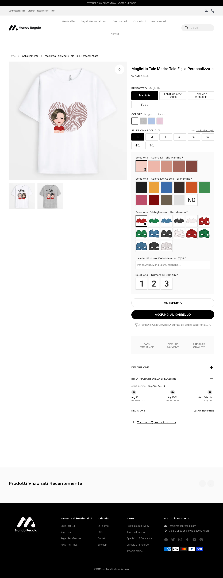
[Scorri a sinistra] (202, 483)
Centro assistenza (17, 11)
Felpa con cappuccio (200, 95)
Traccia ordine (135, 551)
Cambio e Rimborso (138, 544)
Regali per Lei (67, 532)
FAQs (100, 532)
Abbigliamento (30, 56)
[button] (173, 158)
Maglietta (144, 95)
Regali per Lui (67, 525)
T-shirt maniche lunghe (173, 95)
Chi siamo (103, 525)
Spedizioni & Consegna (139, 538)
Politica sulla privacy (138, 525)
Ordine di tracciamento (38, 11)
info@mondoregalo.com (182, 525)
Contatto (102, 538)
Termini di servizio (136, 532)
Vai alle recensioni (204, 410)
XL (179, 137)
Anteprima (173, 302)
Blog (53, 11)
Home (12, 56)
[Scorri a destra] (210, 483)
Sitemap (102, 544)
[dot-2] (22, 196)
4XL (137, 145)
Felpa (144, 104)
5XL (151, 145)
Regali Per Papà (69, 544)
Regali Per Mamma (70, 538)
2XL (193, 137)
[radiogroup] (173, 166)
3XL (208, 137)
